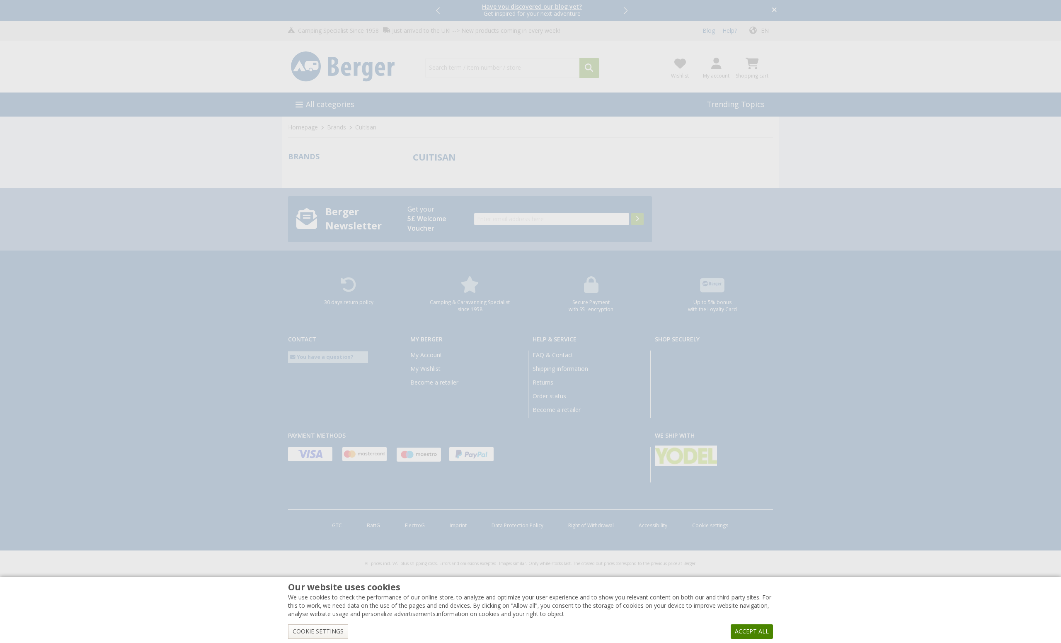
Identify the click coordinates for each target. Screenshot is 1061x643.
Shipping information (560, 368)
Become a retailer (434, 382)
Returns (543, 382)
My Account (426, 355)
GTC (337, 526)
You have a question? (325, 357)
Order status (549, 396)
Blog (708, 30)
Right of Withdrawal (591, 526)
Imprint (458, 526)
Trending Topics (736, 104)
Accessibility (653, 526)
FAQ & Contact (553, 355)
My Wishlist (425, 368)
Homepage (303, 127)
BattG (373, 526)
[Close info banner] (774, 10)
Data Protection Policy (517, 526)
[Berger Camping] (351, 67)
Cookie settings (710, 526)
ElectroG (415, 526)
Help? (729, 30)
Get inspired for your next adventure (532, 10)
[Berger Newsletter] (637, 219)
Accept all (752, 631)
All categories (330, 104)
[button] (438, 10)
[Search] (589, 68)
